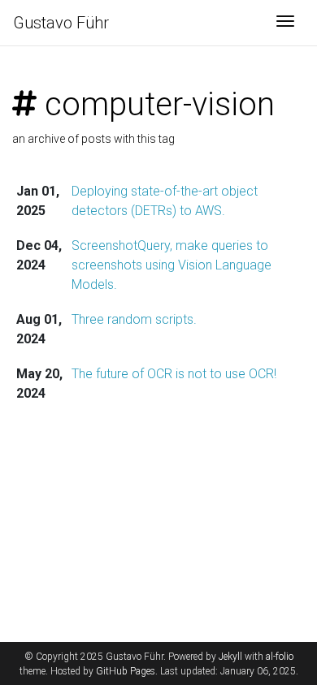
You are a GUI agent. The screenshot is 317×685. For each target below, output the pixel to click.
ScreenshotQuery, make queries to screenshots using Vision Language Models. (171, 265)
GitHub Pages (125, 671)
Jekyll (230, 656)
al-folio (279, 656)
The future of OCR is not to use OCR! (174, 373)
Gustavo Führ (61, 22)
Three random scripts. (134, 319)
